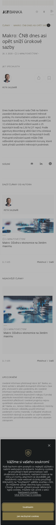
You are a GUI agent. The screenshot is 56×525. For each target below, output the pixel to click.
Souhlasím (28, 507)
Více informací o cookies (28, 494)
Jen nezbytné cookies (28, 516)
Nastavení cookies (28, 492)
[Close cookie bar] (49, 445)
